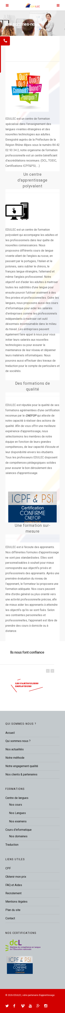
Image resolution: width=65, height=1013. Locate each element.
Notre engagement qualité (21, 766)
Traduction (11, 844)
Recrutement (13, 893)
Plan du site (12, 910)
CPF (8, 868)
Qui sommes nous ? (18, 741)
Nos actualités (14, 749)
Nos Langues (17, 813)
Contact (10, 918)
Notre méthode (14, 757)
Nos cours (15, 804)
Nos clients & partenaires (21, 774)
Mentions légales (16, 901)
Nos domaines (18, 836)
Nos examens (18, 821)
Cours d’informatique (18, 829)
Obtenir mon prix (15, 876)
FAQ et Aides (13, 885)
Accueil (10, 733)
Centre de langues (16, 798)
